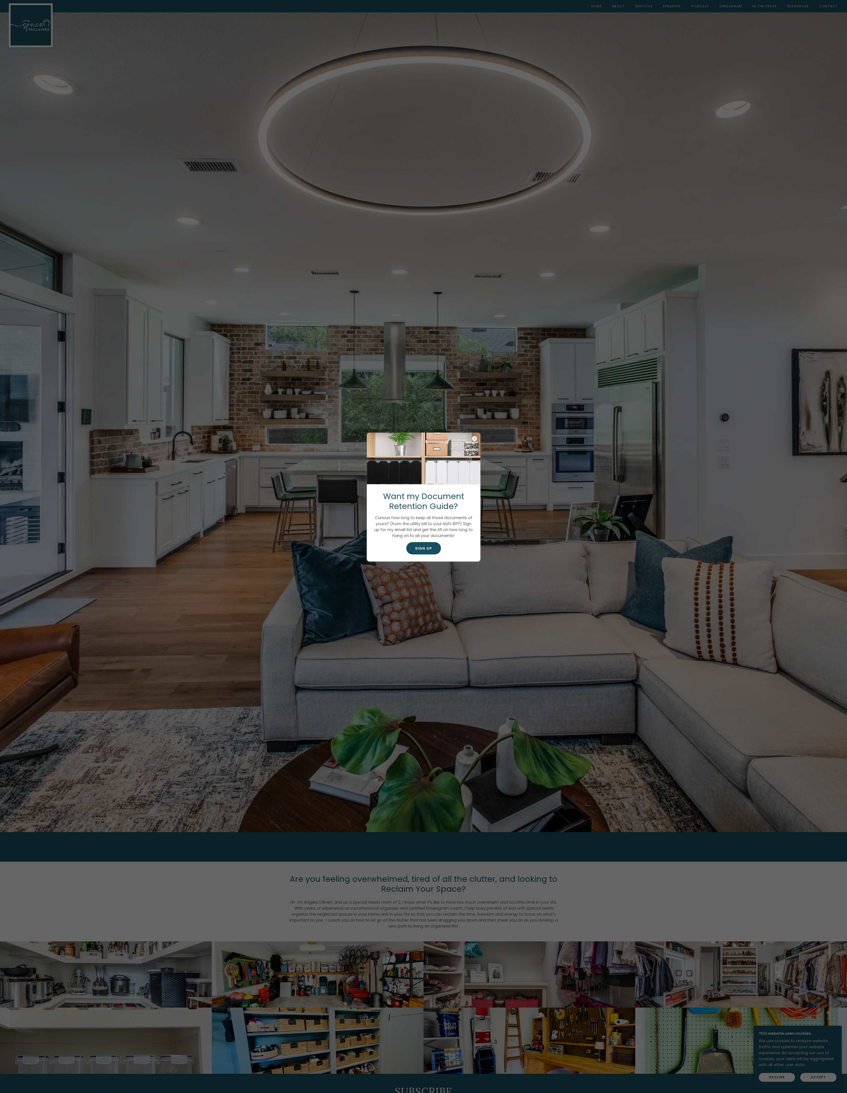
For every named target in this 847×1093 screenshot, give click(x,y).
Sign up (423, 548)
